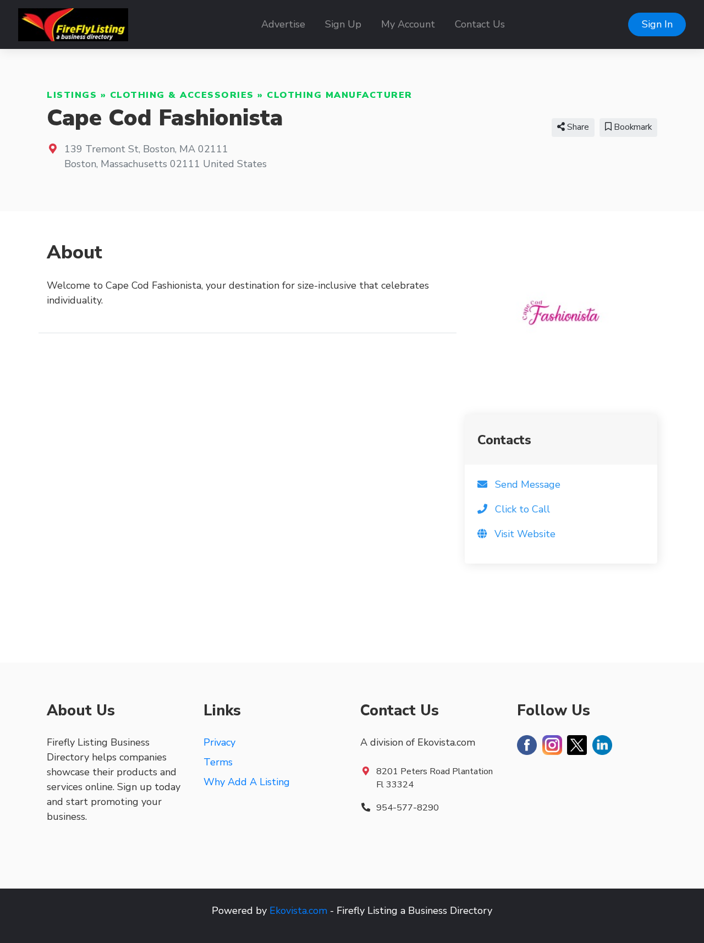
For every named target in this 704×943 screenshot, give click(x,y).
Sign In (657, 24)
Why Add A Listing (247, 781)
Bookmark (632, 127)
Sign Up (343, 24)
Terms (218, 762)
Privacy (219, 742)
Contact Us (480, 24)
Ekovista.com (298, 910)
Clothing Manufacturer (340, 95)
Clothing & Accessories (182, 95)
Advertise (283, 24)
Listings (72, 95)
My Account (408, 24)
